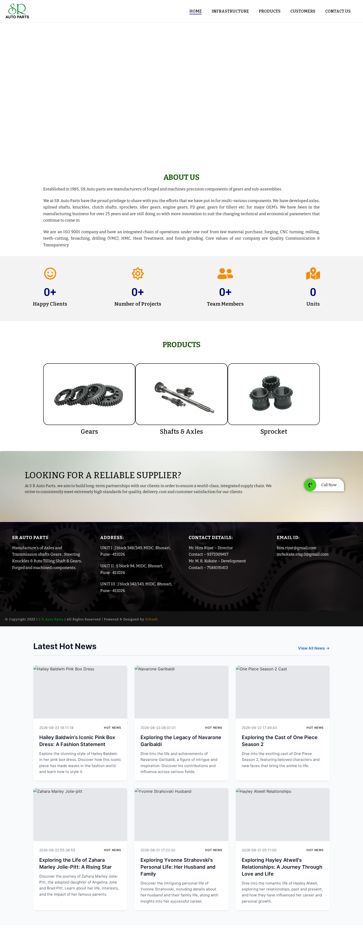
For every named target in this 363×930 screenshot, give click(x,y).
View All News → (314, 648)
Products (270, 11)
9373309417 (217, 554)
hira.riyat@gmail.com (296, 547)
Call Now (329, 485)
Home (195, 11)
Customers (302, 11)
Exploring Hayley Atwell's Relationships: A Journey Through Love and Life (282, 867)
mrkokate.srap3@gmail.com (302, 554)
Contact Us (338, 11)
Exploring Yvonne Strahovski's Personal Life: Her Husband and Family (178, 867)
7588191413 (217, 567)
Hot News (112, 727)
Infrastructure (230, 11)
